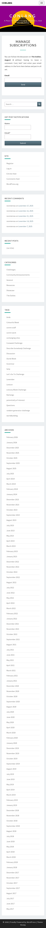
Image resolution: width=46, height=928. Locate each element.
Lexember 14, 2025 (25, 221)
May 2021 (10, 660)
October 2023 (11, 510)
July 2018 (10, 836)
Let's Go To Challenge (15, 374)
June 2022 (10, 593)
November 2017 (12, 878)
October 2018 (11, 821)
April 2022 (10, 603)
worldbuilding (12, 415)
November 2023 (12, 504)
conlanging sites (13, 338)
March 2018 (11, 857)
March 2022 (11, 608)
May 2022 (10, 598)
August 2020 (11, 707)
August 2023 (11, 520)
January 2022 (11, 618)
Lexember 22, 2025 (25, 211)
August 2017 (11, 893)
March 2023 (11, 546)
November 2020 (12, 691)
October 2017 (11, 883)
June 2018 (10, 841)
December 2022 (12, 561)
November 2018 (12, 815)
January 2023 (11, 556)
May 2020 (10, 722)
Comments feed (12, 179)
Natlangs (10, 395)
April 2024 (10, 479)
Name (7, 123)
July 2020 (10, 712)
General (9, 280)
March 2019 (11, 795)
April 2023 (10, 541)
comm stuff (11, 327)
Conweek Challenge (14, 343)
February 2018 (12, 862)
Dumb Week (11, 358)
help (8, 369)
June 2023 (10, 530)
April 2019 (10, 789)
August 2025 (11, 468)
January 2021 (11, 681)
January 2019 (11, 805)
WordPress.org (12, 184)
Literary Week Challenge (16, 390)
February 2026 (12, 437)
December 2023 (12, 499)
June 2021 (10, 655)
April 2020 (10, 727)
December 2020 (12, 686)
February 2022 (12, 613)
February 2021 (12, 675)
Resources (10, 285)
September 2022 (13, 577)
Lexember (10, 379)
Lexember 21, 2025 (25, 216)
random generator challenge (18, 410)
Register (9, 163)
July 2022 (10, 587)
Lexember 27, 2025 (25, 206)
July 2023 (10, 525)
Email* (7, 133)
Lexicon (9, 384)
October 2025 (11, 458)
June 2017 (10, 903)
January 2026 (11, 442)
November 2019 (12, 753)
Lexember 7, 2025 (25, 226)
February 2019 (12, 800)
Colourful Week (12, 322)
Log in (8, 168)
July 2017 (10, 898)
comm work (11, 333)
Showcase (10, 290)
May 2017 (10, 909)
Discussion (10, 353)
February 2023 (12, 551)
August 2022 (11, 582)
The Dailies (10, 295)
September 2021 (13, 639)
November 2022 (12, 567)
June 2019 (10, 779)
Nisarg (23, 925)
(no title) (10, 248)
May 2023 (10, 536)
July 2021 (10, 650)
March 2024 (11, 484)
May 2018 (10, 846)
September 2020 (13, 701)
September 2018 (13, 826)
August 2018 (11, 831)
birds (8, 317)
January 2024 (11, 494)
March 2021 (11, 670)
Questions (10, 405)
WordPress (31, 922)
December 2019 (12, 748)
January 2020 (11, 743)
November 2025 (12, 453)
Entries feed (11, 174)
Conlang (7, 2)
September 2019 (13, 764)
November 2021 (12, 629)
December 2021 (12, 624)
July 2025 (10, 473)
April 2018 (10, 852)
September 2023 (13, 515)
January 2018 (11, 867)
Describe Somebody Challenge (18, 348)
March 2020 (11, 732)
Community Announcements (18, 275)
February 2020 (12, 738)
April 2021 (10, 665)
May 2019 (10, 784)
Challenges (11, 269)
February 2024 (12, 489)
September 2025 (13, 463)
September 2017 (13, 888)
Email (7, 75)
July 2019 (10, 774)
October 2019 (11, 758)
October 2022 (11, 572)
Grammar (10, 364)
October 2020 (11, 696)
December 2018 (12, 810)
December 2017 (12, 872)
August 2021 (11, 644)
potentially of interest (15, 400)
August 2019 (11, 769)
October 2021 (11, 634)
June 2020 (10, 717)
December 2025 (12, 447)
